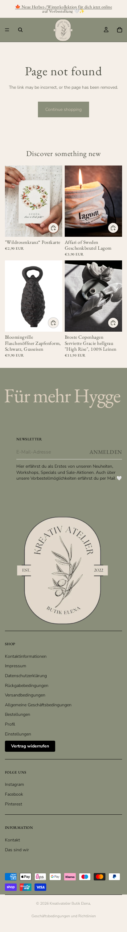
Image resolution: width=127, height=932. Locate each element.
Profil (10, 724)
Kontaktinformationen (26, 656)
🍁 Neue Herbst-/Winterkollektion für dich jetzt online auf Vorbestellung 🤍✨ (63, 9)
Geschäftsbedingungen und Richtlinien (63, 916)
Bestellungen (17, 714)
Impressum (15, 666)
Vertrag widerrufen (30, 746)
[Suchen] (20, 30)
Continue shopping (63, 109)
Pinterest (13, 804)
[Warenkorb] (119, 30)
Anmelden (105, 451)
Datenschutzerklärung (26, 676)
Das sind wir (17, 850)
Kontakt (12, 840)
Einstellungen (18, 734)
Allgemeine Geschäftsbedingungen (38, 705)
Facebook (14, 794)
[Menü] (7, 30)
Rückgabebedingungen (26, 685)
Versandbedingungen (25, 695)
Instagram (14, 784)
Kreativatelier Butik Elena (70, 903)
